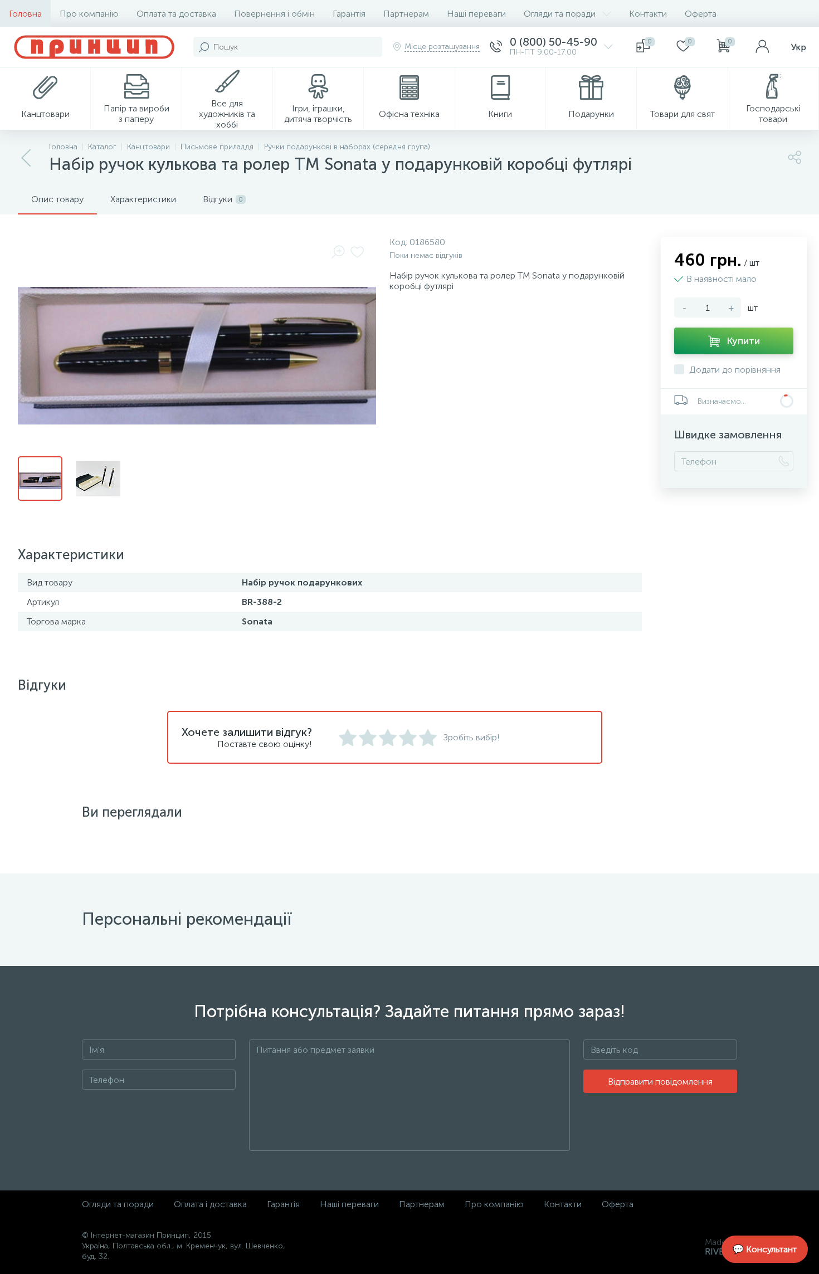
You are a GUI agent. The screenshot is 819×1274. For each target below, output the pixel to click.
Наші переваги (476, 13)
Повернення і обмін (274, 13)
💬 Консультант (765, 1249)
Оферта (700, 13)
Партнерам (406, 13)
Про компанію (89, 13)
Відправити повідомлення (660, 1081)
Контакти (648, 13)
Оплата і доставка (210, 1204)
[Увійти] (762, 47)
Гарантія (349, 13)
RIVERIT (721, 1251)
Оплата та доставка (176, 13)
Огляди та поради (560, 13)
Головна (25, 13)
